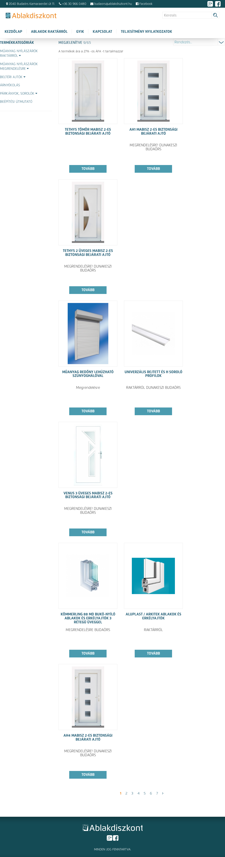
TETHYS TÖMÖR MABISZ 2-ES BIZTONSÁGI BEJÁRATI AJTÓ (88, 131)
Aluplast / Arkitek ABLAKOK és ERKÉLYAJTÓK (153, 616)
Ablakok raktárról (49, 31)
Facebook (145, 4)
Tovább (88, 169)
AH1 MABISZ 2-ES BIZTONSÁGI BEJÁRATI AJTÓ (153, 131)
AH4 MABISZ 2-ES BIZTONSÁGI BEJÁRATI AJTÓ (88, 737)
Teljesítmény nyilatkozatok (146, 31)
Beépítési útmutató (16, 101)
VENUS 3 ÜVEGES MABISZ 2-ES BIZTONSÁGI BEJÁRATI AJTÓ (88, 495)
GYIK (80, 31)
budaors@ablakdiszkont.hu (113, 4)
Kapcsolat (102, 31)
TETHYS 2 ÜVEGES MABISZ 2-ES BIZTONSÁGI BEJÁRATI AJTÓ (88, 253)
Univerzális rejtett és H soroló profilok (153, 374)
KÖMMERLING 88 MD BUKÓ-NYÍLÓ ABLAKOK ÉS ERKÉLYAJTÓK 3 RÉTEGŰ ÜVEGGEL (88, 618)
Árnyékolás (10, 85)
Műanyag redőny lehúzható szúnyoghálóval (88, 374)
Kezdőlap (13, 31)
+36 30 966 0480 (74, 4)
